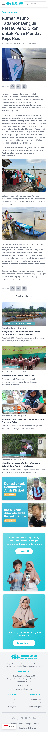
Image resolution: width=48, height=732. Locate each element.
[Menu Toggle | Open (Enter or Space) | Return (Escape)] (3, 3)
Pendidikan (8, 12)
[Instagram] (13, 718)
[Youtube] (26, 718)
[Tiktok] (18, 718)
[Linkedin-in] (34, 718)
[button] (12, 86)
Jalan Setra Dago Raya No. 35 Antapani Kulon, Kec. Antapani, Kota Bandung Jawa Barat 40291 (24, 679)
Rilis (16, 12)
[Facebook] (22, 718)
